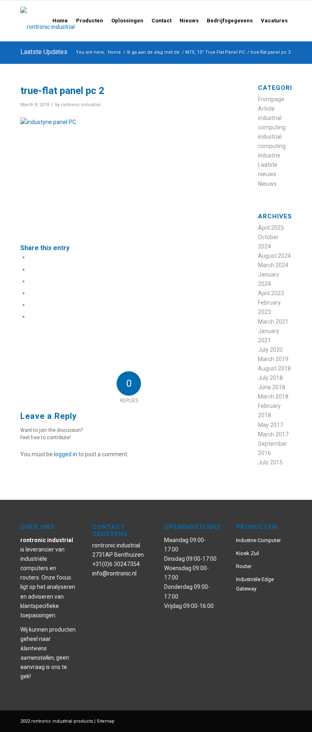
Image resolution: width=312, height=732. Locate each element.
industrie (269, 155)
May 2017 (270, 425)
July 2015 (270, 462)
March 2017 (273, 434)
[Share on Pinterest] (31, 293)
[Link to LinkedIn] (286, 721)
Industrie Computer (258, 540)
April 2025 (271, 227)
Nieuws (267, 184)
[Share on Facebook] (31, 257)
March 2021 (273, 321)
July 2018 (270, 378)
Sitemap (106, 721)
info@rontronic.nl (114, 573)
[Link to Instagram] (261, 721)
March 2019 (273, 359)
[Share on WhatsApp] (31, 281)
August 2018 (274, 368)
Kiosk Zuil (247, 553)
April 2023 (271, 293)
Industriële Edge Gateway (255, 584)
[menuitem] (60, 20)
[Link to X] (273, 721)
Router (243, 566)
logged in (65, 454)
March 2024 (273, 265)
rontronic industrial (81, 104)
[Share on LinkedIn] (31, 304)
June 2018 (271, 387)
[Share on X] (31, 269)
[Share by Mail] (31, 316)
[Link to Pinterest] (249, 721)
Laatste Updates (43, 52)
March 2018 (273, 396)
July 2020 (270, 349)
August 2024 (274, 256)
